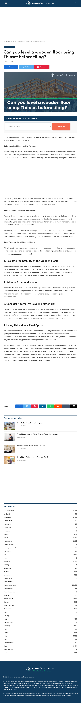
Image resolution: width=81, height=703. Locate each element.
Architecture (8, 521)
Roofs (6, 632)
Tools (5, 646)
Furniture (7, 575)
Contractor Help (9, 544)
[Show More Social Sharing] (51, 67)
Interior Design (8, 599)
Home (5, 41)
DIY (5, 554)
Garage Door (8, 578)
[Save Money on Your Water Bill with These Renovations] (9, 437)
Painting (6, 615)
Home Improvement (10, 585)
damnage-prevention (11, 548)
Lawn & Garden (9, 605)
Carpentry (7, 534)
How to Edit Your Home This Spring (30, 423)
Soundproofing (9, 643)
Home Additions (9, 582)
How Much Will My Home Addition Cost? (32, 457)
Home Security (8, 588)
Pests (5, 619)
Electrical (7, 561)
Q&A (9, 41)
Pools (5, 629)
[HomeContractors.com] (40, 3)
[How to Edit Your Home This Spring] (9, 426)
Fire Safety (7, 568)
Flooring (6, 571)
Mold (5, 612)
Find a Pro (61, 126)
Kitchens (6, 602)
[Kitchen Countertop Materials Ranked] (9, 449)
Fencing (6, 565)
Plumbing (7, 626)
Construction (9, 47)
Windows (7, 653)
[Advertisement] (40, 24)
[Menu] (6, 3)
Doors (5, 558)
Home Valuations (9, 592)
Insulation (7, 595)
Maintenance (8, 609)
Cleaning (6, 538)
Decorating (7, 551)
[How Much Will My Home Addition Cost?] (9, 460)
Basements (7, 524)
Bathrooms (7, 527)
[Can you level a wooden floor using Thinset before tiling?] (40, 111)
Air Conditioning (9, 510)
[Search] (75, 3)
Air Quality (7, 514)
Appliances (7, 517)
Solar (5, 639)
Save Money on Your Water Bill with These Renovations (37, 434)
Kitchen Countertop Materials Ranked (31, 446)
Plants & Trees (8, 622)
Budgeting (7, 531)
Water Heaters (8, 649)
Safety (6, 636)
